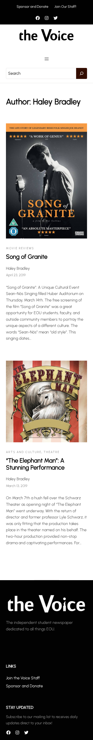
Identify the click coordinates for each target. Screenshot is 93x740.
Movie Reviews (20, 248)
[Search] (81, 73)
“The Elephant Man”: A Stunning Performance (35, 464)
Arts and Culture (23, 452)
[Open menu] (47, 59)
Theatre (52, 452)
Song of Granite (26, 256)
